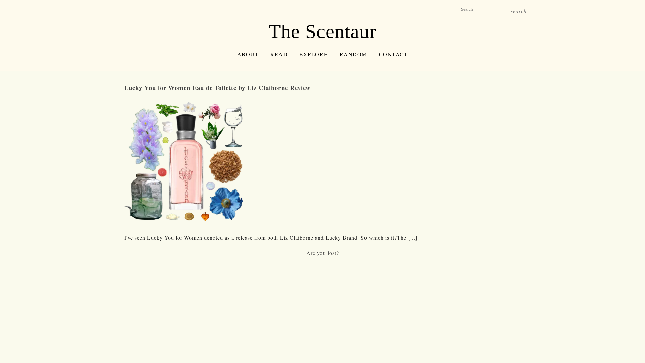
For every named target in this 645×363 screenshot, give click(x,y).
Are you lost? (322, 252)
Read (279, 54)
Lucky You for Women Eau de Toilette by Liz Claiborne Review (217, 87)
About (248, 54)
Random (353, 54)
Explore (313, 54)
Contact (393, 54)
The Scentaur (322, 31)
